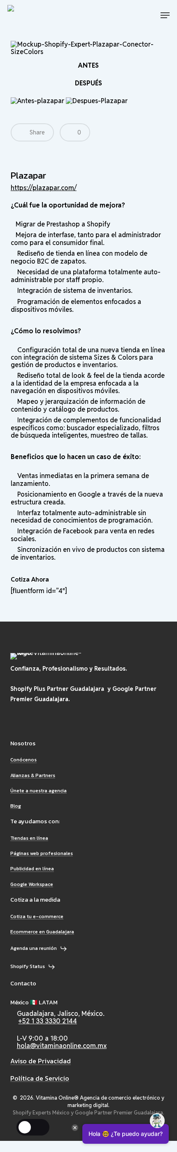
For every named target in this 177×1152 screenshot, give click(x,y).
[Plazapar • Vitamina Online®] (37, 15)
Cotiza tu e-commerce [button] (36, 916)
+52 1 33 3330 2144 (48, 1021)
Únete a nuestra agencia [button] (38, 791)
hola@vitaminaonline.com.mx (62, 1045)
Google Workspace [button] (31, 884)
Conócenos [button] (23, 760)
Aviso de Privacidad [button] (40, 1061)
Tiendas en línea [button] (29, 838)
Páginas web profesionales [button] (41, 853)
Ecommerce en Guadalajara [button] (42, 932)
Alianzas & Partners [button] (32, 775)
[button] (165, 15)
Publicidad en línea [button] (32, 869)
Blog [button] (15, 806)
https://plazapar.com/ (44, 188)
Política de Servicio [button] (39, 1078)
